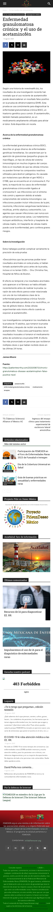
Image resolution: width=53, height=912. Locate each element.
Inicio (5, 10)
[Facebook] (5, 45)
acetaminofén (19, 384)
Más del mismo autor (15, 443)
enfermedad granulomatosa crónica (17, 387)
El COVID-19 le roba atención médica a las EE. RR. (26, 739)
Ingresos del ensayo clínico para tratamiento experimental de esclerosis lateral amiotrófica (39, 424)
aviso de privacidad (29, 868)
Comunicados (8, 471)
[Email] (18, 45)
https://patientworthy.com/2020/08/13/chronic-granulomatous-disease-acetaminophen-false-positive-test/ (25, 371)
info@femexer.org (33, 840)
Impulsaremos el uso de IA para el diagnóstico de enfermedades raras (23, 653)
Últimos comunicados (15, 580)
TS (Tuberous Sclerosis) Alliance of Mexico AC (14, 420)
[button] (4, 3)
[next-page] (8, 490)
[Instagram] (23, 848)
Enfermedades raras (8, 483)
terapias (7, 390)
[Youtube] (45, 848)
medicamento (38, 387)
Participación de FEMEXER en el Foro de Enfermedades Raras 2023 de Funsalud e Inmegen (34, 454)
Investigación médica (33, 14)
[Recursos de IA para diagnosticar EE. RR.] (26, 603)
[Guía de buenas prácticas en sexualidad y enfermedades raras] (9, 480)
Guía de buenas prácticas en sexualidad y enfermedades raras (32, 480)
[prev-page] (4, 490)
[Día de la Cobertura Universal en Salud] (9, 467)
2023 (5, 458)
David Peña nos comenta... (18, 767)
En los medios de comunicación (21, 10)
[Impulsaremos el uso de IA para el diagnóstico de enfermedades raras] (26, 644)
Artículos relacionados (16, 439)
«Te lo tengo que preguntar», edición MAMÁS (23, 708)
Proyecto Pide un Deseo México (20, 499)
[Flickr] (15, 848)
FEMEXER (42, 903)
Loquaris (8, 701)
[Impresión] (24, 45)
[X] (11, 45)
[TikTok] (30, 848)
